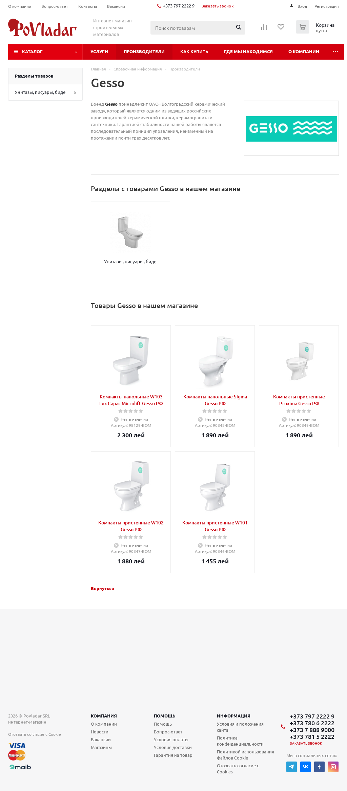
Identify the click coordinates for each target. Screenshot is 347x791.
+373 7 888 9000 (312, 729)
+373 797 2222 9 (179, 5)
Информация (233, 716)
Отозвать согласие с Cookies (238, 768)
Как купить (194, 51)
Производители (144, 51)
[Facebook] (319, 767)
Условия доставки (173, 747)
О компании (303, 51)
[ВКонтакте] (305, 767)
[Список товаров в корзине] (316, 31)
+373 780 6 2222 (312, 723)
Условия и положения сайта (240, 727)
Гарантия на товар (173, 755)
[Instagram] (333, 767)
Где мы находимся (248, 51)
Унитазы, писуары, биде (130, 261)
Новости (99, 731)
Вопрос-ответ (168, 731)
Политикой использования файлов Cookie (245, 755)
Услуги (99, 51)
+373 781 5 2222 (312, 736)
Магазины (101, 747)
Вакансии (101, 739)
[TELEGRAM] (291, 767)
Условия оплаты (171, 739)
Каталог (32, 51)
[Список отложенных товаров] (281, 29)
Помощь (165, 716)
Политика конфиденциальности (240, 741)
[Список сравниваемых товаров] (264, 29)
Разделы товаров (34, 76)
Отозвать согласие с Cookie (34, 734)
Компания (104, 716)
